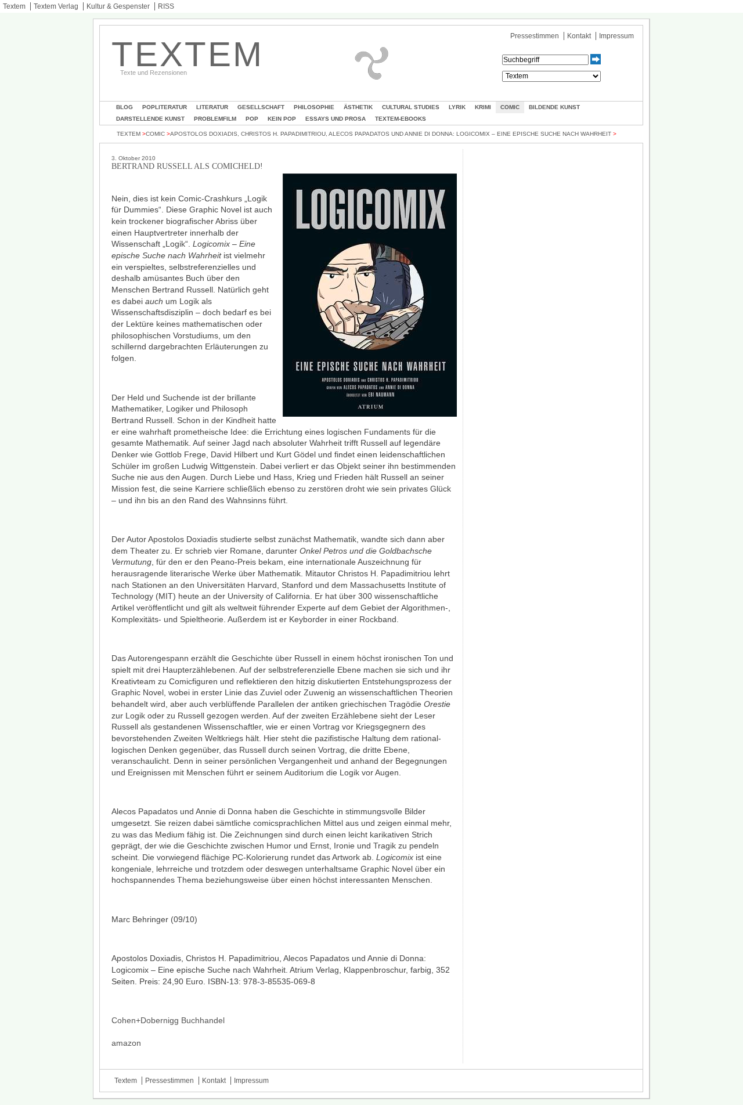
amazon (126, 1043)
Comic (510, 107)
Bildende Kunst (554, 107)
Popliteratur (164, 107)
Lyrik (457, 107)
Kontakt (579, 36)
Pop (252, 118)
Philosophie (314, 107)
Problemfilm (215, 118)
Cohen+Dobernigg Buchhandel (168, 1020)
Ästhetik (358, 107)
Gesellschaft (260, 107)
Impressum (616, 36)
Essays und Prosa (335, 118)
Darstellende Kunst (150, 118)
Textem (14, 6)
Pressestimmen (534, 36)
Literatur (212, 107)
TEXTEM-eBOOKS (400, 118)
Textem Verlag (56, 6)
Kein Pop (282, 118)
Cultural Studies (410, 107)
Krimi (483, 107)
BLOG (124, 107)
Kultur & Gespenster (118, 6)
